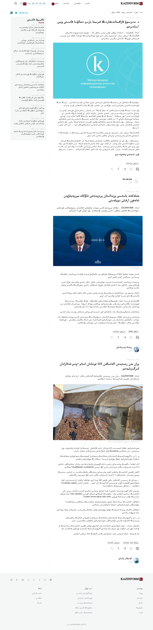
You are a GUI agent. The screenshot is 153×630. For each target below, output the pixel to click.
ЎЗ (21, 4)
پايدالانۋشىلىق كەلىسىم (84, 593)
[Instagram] (137, 169)
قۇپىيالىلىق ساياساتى (84, 598)
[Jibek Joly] (23, 13)
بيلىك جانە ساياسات (130, 543)
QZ (40, 4)
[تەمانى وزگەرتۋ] (51, 4)
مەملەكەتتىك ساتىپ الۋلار (83, 613)
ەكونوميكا (139, 608)
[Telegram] (124, 169)
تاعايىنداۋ (129, 13)
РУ (37, 4)
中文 (29, 4)
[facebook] (39, 580)
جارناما (39, 603)
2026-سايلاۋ (116, 13)
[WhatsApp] (131, 169)
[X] (112, 169)
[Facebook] (118, 169)
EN (33, 4)
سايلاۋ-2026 (133, 332)
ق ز (24, 4)
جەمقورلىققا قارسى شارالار (83, 608)
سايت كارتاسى (37, 593)
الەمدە (141, 613)
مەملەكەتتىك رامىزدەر (85, 603)
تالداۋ (57, 4)
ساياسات (140, 598)
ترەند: (141, 13)
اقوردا (136, 13)
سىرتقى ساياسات (132, 164)
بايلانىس (39, 598)
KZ (44, 4)
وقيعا (123, 13)
